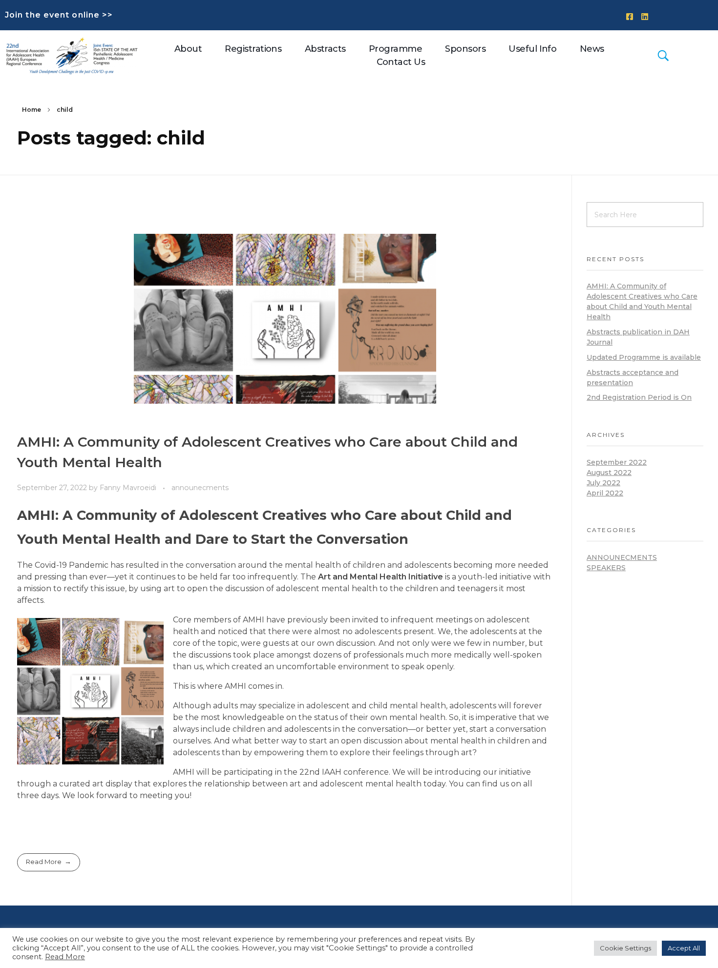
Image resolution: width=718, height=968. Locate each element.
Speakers (606, 567)
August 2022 (609, 472)
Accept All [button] (684, 948)
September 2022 (617, 462)
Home (31, 109)
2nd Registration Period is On (639, 397)
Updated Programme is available (644, 357)
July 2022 (603, 482)
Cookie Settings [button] (625, 948)
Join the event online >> (59, 15)
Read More (65, 956)
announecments (200, 487)
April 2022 (605, 493)
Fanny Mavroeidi (129, 487)
